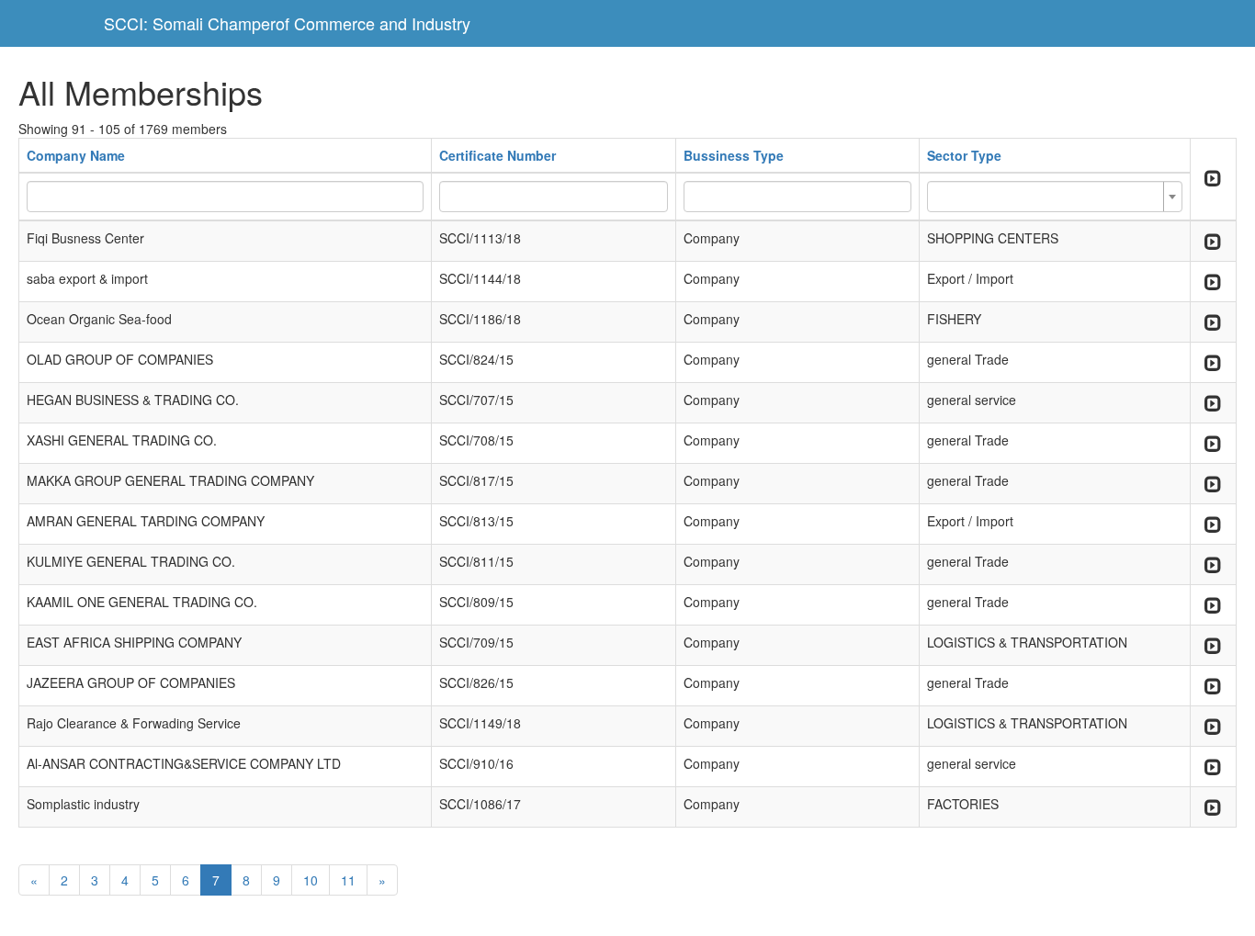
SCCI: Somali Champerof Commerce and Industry (287, 23)
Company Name (76, 155)
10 (310, 880)
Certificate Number (497, 155)
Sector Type (964, 155)
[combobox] (1054, 196)
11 (348, 880)
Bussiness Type (734, 155)
